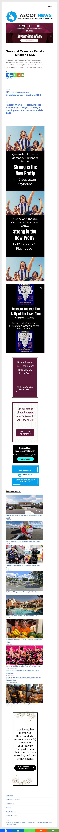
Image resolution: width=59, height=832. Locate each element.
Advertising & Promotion (11, 824)
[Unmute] (36, 351)
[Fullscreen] (43, 351)
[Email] (22, 75)
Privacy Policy (8, 822)
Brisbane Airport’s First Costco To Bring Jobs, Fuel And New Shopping (23, 541)
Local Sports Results (11, 816)
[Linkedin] (11, 75)
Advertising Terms (31, 822)
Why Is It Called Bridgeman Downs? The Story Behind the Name (22, 592)
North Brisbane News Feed (13, 491)
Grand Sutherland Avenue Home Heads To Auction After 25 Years (22, 616)
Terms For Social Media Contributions (44, 822)
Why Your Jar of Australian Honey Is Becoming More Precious (21, 704)
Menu (50, 6)
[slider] (23, 351)
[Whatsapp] (15, 75)
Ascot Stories (9, 796)
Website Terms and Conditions (19, 822)
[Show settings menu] (39, 351)
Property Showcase (11, 812)
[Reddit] (19, 75)
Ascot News (8, 821)
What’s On (8, 808)
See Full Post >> (10, 78)
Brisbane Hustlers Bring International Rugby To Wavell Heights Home (23, 666)
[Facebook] (7, 75)
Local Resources (10, 804)
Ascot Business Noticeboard (13, 800)
